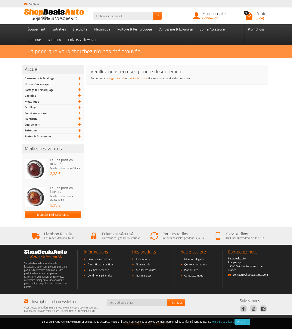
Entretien (59, 29)
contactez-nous (138, 78)
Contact (34, 4)
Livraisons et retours (100, 259)
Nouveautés (143, 264)
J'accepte (242, 321)
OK (157, 16)
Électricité (80, 29)
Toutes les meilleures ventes (53, 215)
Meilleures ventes (146, 270)
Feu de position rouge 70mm (61, 162)
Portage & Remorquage (134, 29)
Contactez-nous (193, 275)
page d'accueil (116, 78)
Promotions (256, 29)
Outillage (34, 40)
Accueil (32, 69)
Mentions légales (194, 259)
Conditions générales (100, 275)
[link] (243, 308)
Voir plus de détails (222, 321)
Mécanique (102, 29)
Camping (54, 40)
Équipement (36, 29)
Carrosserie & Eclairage (176, 29)
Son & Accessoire (212, 29)
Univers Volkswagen (82, 40)
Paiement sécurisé (98, 270)
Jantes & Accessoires (38, 136)
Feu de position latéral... (61, 190)
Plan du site (191, 270)
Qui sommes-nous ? (195, 264)
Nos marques (144, 275)
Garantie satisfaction (100, 264)
